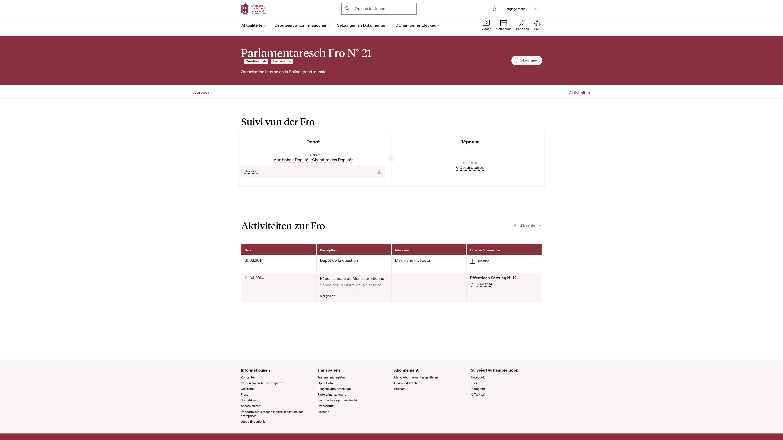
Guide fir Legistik (253, 422)
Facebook (478, 377)
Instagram (478, 389)
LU (535, 9)
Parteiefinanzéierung (331, 395)
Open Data (325, 383)
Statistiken (248, 400)
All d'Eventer (525, 225)
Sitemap (323, 412)
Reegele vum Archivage (334, 389)
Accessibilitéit (251, 406)
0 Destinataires (470, 167)
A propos (201, 92)
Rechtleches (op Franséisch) (337, 400)
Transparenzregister (331, 377)
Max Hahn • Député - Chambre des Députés (313, 160)
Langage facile (515, 9)
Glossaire (247, 389)
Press (244, 395)
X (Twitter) (478, 395)
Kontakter (248, 377)
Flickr (475, 383)
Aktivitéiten (579, 93)
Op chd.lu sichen (370, 8)
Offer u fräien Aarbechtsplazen (262, 383)
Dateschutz (325, 406)
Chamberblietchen (407, 383)
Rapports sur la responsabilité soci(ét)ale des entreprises (272, 414)
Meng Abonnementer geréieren (416, 377)
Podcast (400, 389)
